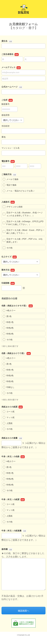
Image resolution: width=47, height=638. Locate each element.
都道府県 (6, 115)
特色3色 (10, 333)
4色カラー (11, 310)
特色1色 (10, 322)
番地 (4, 136)
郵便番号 (6, 104)
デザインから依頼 (14, 206)
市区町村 (6, 125)
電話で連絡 (11, 184)
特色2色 (10, 327)
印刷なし (10, 387)
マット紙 (10, 417)
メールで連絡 (12, 179)
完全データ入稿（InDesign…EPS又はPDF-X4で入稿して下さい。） (24, 223)
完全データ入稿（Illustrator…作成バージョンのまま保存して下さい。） (24, 214)
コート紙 (10, 411)
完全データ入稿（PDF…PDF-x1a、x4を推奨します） (24, 240)
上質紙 (9, 423)
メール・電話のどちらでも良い (20, 190)
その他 (9, 247)
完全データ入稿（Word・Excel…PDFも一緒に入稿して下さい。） (25, 231)
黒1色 (9, 316)
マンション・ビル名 (11, 147)
